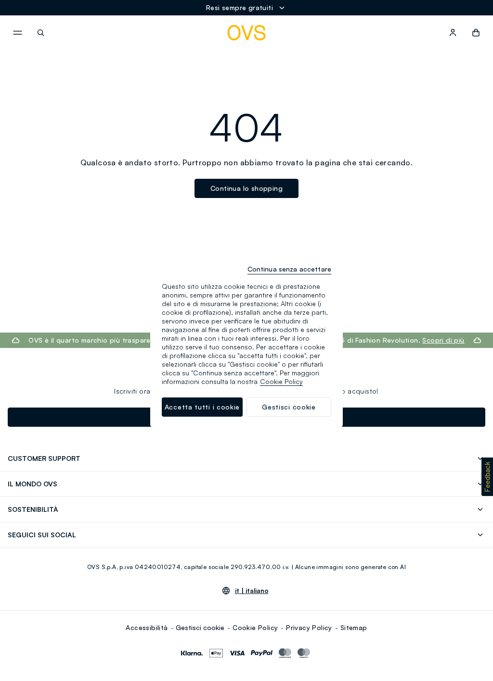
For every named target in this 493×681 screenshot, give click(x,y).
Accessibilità (147, 627)
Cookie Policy (255, 627)
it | (252, 590)
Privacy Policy (309, 627)
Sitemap (353, 627)
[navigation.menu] (17, 32)
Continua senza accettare (289, 269)
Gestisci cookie (200, 627)
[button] (487, 477)
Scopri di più (443, 340)
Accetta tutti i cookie (202, 407)
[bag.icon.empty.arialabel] (476, 32)
